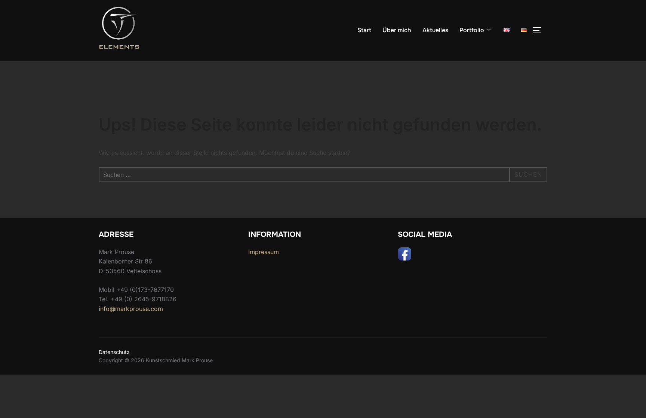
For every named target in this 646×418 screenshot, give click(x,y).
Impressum (263, 252)
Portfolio (471, 30)
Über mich (396, 30)
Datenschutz (114, 352)
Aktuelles (435, 30)
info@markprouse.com (131, 308)
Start (364, 30)
